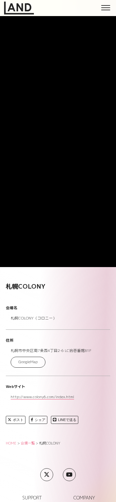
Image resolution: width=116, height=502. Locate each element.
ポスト (18, 420)
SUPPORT (32, 498)
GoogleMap (28, 361)
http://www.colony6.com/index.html (42, 397)
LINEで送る (67, 420)
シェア (40, 420)
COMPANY (84, 498)
